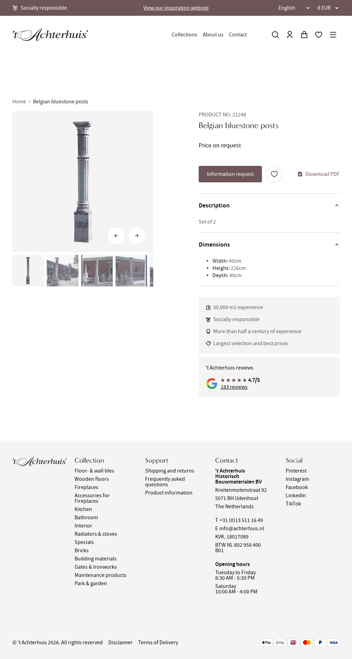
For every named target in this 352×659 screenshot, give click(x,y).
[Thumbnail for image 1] (28, 270)
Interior (83, 525)
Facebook (297, 487)
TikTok (293, 503)
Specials (84, 542)
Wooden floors (92, 479)
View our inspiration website (176, 7)
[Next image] (137, 235)
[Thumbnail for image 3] (97, 270)
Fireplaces (86, 487)
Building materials (96, 558)
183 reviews (234, 387)
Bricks (82, 550)
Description (214, 205)
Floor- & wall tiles (94, 470)
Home (19, 101)
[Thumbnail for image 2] (62, 270)
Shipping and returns (169, 470)
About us (213, 34)
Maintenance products (100, 575)
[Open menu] (333, 34)
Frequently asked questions (165, 482)
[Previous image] (116, 235)
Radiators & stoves (96, 534)
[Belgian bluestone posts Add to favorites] (274, 174)
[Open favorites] (318, 34)
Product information (168, 492)
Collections (184, 34)
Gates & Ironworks (96, 567)
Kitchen (83, 509)
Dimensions (214, 244)
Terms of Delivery (158, 642)
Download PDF (323, 174)
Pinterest (296, 470)
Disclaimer (120, 642)
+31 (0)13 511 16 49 (241, 520)
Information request (230, 174)
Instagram (297, 479)
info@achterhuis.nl (241, 528)
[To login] (289, 34)
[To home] (50, 35)
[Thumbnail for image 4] (131, 270)
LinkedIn (296, 495)
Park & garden (91, 583)
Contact (238, 34)
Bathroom (86, 517)
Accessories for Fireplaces (92, 498)
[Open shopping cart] (304, 34)
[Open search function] (275, 34)
